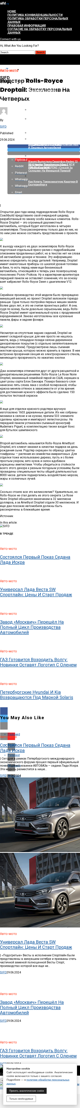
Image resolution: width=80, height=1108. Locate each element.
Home (11, 11)
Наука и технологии (35, 83)
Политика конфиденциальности (35, 15)
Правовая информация (26, 25)
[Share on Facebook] (40, 711)
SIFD (3, 126)
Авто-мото (29, 69)
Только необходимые (21, 1098)
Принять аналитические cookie (26, 1090)
